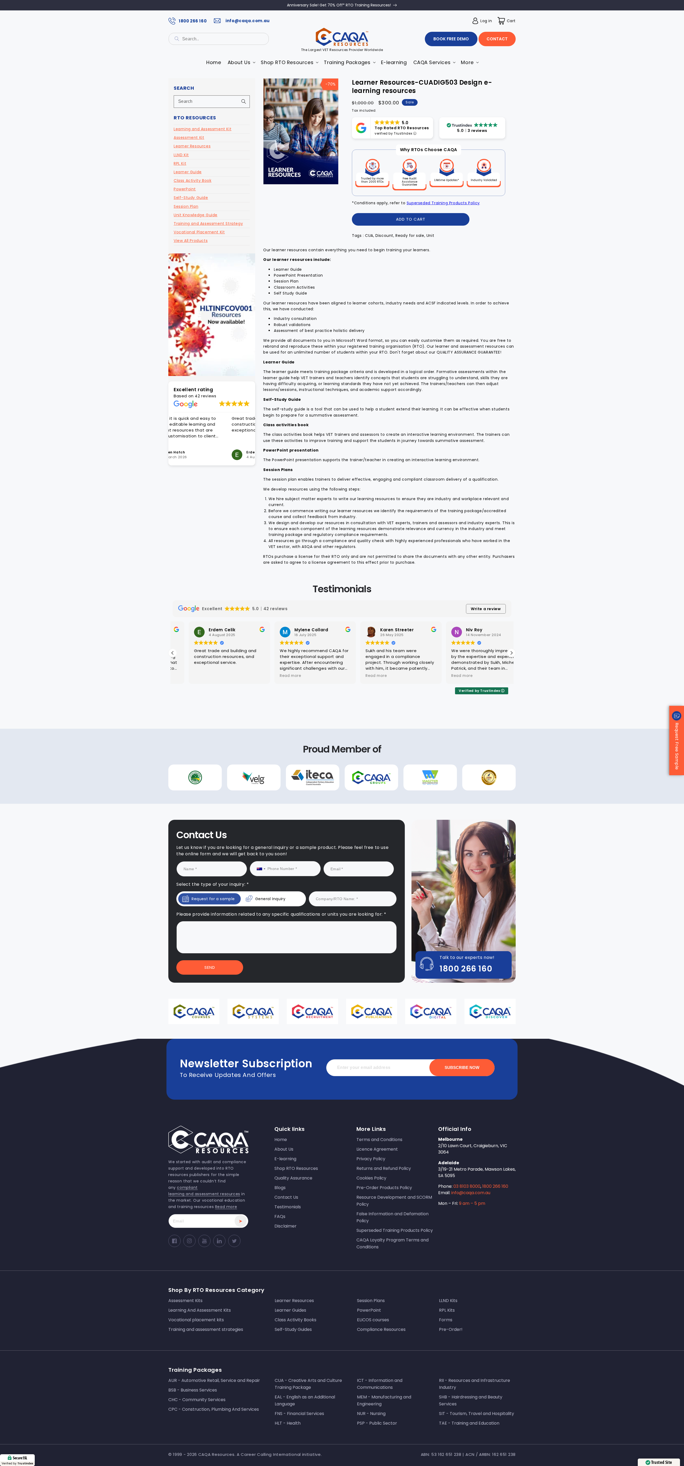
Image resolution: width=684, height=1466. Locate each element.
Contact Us (288, 781)
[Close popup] (443, 678)
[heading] (288, 710)
